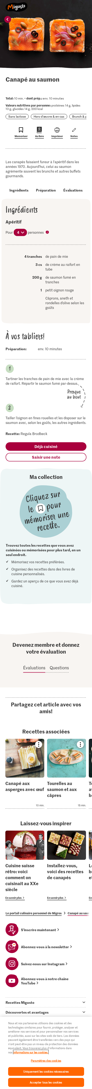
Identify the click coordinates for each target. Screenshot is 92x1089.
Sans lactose (17, 116)
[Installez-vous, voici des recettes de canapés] (66, 865)
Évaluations (73, 190)
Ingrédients (18, 190)
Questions (59, 667)
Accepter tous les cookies (46, 1082)
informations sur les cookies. (30, 1052)
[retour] (7, 19)
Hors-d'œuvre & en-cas (49, 116)
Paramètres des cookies (46, 1061)
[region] (46, 1053)
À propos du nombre (48, 232)
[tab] (46, 1002)
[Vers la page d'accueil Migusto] (17, 4)
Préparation (46, 190)
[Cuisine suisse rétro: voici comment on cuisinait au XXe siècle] (24, 865)
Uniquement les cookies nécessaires (46, 1071)
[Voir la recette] (24, 774)
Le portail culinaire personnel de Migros (34, 913)
